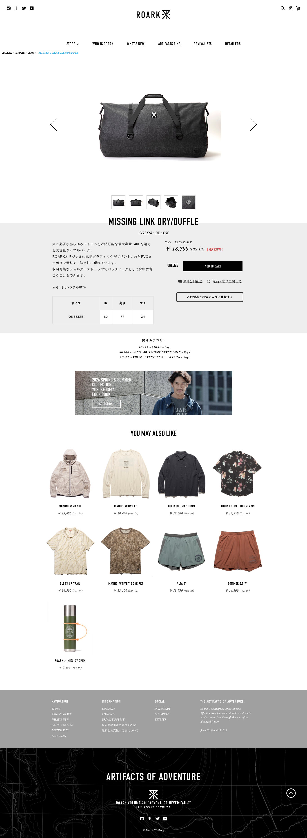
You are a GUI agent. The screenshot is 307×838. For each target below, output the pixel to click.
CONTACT (108, 714)
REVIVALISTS (203, 44)
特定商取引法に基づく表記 (119, 725)
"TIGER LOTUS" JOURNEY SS (237, 507)
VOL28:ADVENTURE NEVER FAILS (156, 357)
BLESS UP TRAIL (70, 584)
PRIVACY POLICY (113, 719)
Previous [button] (53, 124)
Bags (31, 52)
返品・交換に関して (227, 281)
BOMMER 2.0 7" (237, 584)
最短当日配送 (193, 281)
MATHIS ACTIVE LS (126, 507)
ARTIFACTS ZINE (169, 44)
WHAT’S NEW (60, 719)
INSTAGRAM (162, 708)
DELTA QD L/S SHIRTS (181, 507)
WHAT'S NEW (136, 44)
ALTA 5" (181, 584)
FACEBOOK (162, 714)
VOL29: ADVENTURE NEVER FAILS (156, 352)
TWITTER (161, 719)
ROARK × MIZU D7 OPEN (70, 661)
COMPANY (108, 708)
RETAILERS (232, 44)
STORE (71, 44)
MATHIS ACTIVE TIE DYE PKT (125, 584)
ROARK (7, 52)
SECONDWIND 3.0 (70, 507)
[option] (153, 124)
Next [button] (253, 124)
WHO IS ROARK (102, 44)
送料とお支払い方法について (120, 730)
